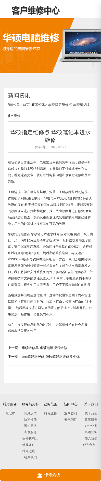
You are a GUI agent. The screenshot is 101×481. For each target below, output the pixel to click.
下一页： (15, 356)
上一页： (15, 348)
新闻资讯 (38, 105)
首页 (26, 105)
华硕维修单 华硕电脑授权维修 (44, 348)
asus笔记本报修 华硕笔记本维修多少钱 (51, 356)
